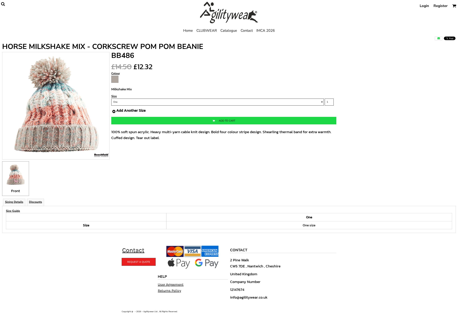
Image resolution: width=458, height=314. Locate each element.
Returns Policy (169, 291)
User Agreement (171, 284)
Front (15, 191)
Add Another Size (131, 110)
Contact (133, 250)
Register (440, 5)
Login (424, 5)
